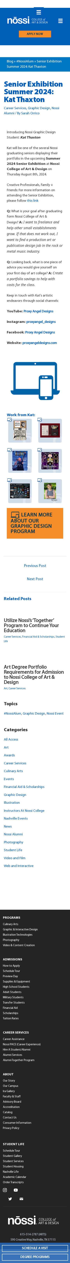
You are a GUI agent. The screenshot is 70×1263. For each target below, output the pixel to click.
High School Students (16, 987)
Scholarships (10, 1013)
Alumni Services (12, 1055)
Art (5, 688)
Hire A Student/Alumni (16, 1049)
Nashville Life (11, 1172)
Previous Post (35, 566)
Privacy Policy (11, 1128)
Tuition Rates (11, 1018)
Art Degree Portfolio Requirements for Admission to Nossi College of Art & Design (34, 675)
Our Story (9, 1080)
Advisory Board (12, 1101)
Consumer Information (17, 1123)
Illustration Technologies (17, 934)
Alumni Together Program (18, 1060)
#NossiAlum (25, 61)
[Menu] (39, 12)
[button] (35, 1248)
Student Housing (13, 1166)
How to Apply (11, 966)
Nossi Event (55, 714)
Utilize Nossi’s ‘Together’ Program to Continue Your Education (31, 625)
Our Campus (10, 1086)
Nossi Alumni (13, 834)
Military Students (13, 997)
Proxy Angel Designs (38, 311)
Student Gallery (12, 1156)
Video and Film (14, 858)
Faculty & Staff (12, 1096)
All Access (11, 740)
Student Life (13, 850)
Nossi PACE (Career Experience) (22, 1044)
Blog (10, 61)
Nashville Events (16, 819)
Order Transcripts (13, 1182)
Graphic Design (39, 108)
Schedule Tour (11, 971)
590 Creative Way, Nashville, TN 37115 (33, 1239)
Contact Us (10, 1117)
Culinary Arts (13, 771)
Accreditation (11, 1107)
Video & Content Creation (19, 945)
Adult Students (12, 992)
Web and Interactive (18, 866)
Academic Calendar (14, 1177)
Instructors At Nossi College (24, 811)
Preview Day (10, 976)
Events (9, 779)
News (8, 827)
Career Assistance (13, 1039)
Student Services (13, 1161)
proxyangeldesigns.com (40, 343)
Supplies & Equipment (16, 981)
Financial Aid (10, 1008)
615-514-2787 (29, 1234)
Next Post (35, 579)
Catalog (7, 1112)
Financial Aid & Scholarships (38, 636)
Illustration (12, 803)
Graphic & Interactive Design (20, 929)
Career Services (15, 108)
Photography (13, 842)
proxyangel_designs (41, 322)
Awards (9, 755)
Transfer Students (14, 1002)
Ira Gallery (9, 1091)
